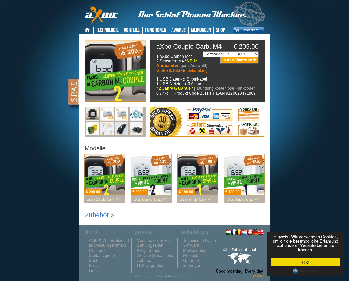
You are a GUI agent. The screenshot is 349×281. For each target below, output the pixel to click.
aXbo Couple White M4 (150, 199)
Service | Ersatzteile (155, 255)
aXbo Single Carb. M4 (196, 199)
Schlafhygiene (102, 255)
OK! (305, 262)
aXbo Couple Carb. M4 (103, 199)
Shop (220, 30)
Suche (95, 260)
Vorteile (132, 30)
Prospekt (191, 255)
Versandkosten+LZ (154, 240)
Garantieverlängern (193, 263)
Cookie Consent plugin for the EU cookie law (305, 271)
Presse (95, 265)
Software (191, 245)
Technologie (107, 30)
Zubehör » (99, 214)
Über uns (97, 250)
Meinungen (201, 30)
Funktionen (155, 30)
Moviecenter (194, 250)
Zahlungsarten (150, 245)
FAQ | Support (150, 250)
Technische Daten (199, 240)
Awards (178, 30)
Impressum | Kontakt (107, 245)
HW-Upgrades (150, 265)
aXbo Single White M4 (242, 199)
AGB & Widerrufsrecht (109, 240)
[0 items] (247, 34)
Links (94, 270)
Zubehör (145, 260)
